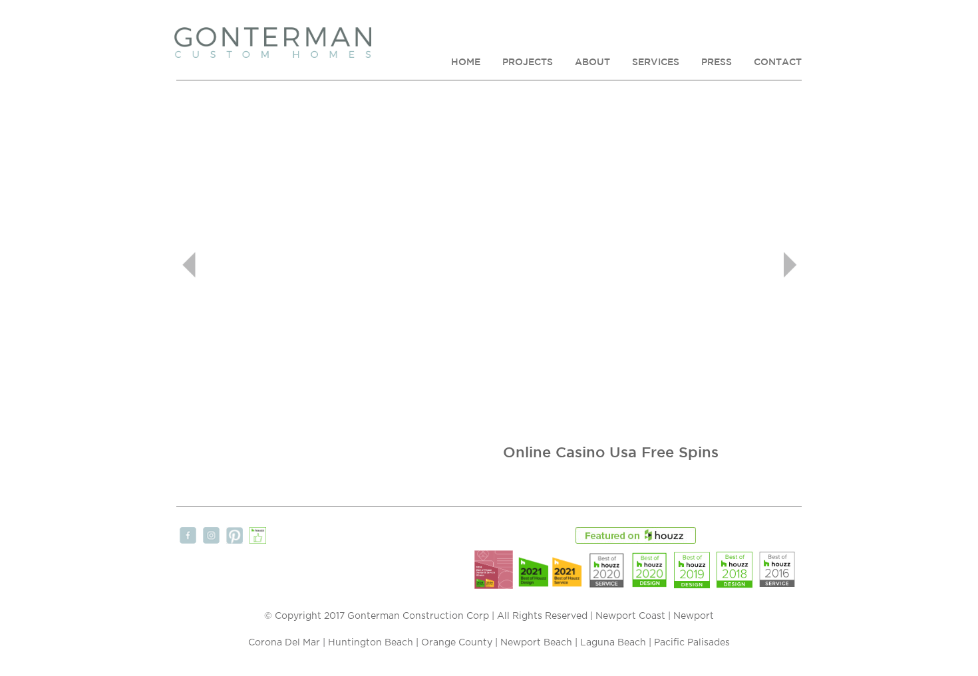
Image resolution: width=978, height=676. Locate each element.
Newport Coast (630, 616)
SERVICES (655, 61)
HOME (465, 61)
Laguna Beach (613, 642)
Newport (693, 616)
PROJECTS (527, 61)
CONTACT (778, 61)
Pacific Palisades (692, 642)
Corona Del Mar (284, 642)
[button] (223, 264)
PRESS (716, 61)
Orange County (456, 642)
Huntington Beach (370, 642)
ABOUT (592, 61)
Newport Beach (536, 642)
